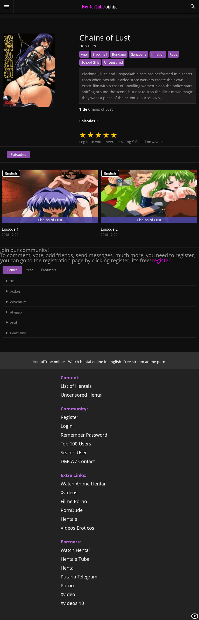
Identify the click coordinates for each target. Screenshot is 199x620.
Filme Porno (74, 501)
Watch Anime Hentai (83, 483)
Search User (74, 452)
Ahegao (16, 312)
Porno (67, 585)
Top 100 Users (76, 443)
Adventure (18, 301)
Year (29, 270)
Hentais (69, 519)
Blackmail (100, 54)
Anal (84, 54)
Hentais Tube (75, 559)
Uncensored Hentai (82, 394)
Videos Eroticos (77, 527)
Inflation (158, 54)
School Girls (90, 62)
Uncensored (113, 62)
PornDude (72, 510)
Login (67, 426)
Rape (173, 54)
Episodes (18, 154)
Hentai (68, 567)
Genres (12, 270)
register (161, 260)
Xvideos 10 (72, 603)
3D (12, 281)
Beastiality (18, 333)
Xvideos (69, 492)
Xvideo (68, 594)
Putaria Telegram (79, 576)
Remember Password (84, 434)
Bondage (119, 54)
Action (15, 291)
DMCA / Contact (78, 461)
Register (69, 417)
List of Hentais (76, 386)
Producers (48, 270)
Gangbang (138, 54)
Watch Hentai (75, 550)
